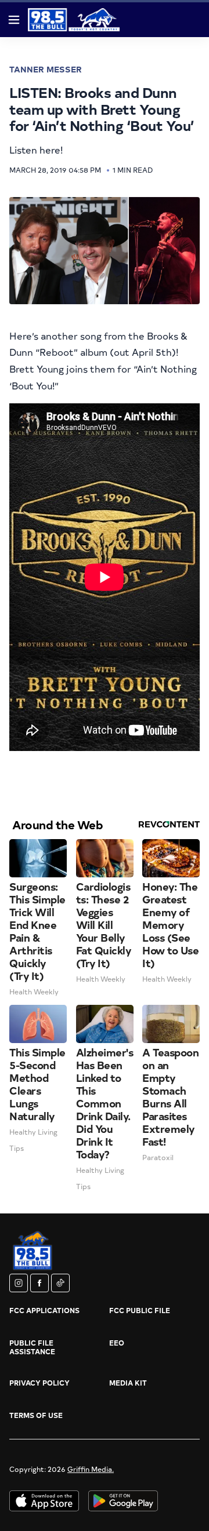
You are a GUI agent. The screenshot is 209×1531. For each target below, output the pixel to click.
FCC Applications (44, 1310)
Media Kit (128, 1383)
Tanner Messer (45, 69)
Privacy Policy (39, 1383)
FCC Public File (139, 1310)
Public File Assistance (32, 1347)
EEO (116, 1343)
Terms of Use (36, 1415)
